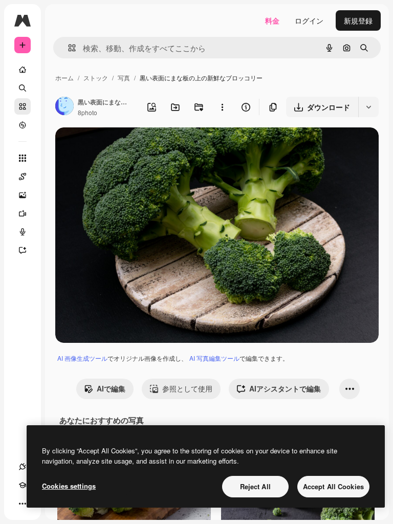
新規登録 (358, 20)
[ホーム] (22, 69)
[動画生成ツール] (22, 213)
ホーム (64, 77)
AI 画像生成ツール (82, 358)
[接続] (22, 466)
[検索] (22, 88)
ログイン (309, 20)
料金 (272, 20)
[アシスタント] (22, 250)
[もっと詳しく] (22, 125)
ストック (95, 77)
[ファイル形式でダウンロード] (368, 107)
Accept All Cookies (333, 486)
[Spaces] (22, 176)
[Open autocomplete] (68, 48)
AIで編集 (111, 388)
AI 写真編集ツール (214, 358)
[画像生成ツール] (22, 195)
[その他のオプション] (222, 107)
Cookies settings (69, 486)
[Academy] (22, 485)
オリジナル (125, 147)
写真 (124, 77)
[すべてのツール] (22, 158)
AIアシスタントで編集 (285, 388)
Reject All (255, 486)
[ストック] (22, 106)
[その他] (22, 503)
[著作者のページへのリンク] (64, 107)
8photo (87, 112)
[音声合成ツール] (22, 232)
